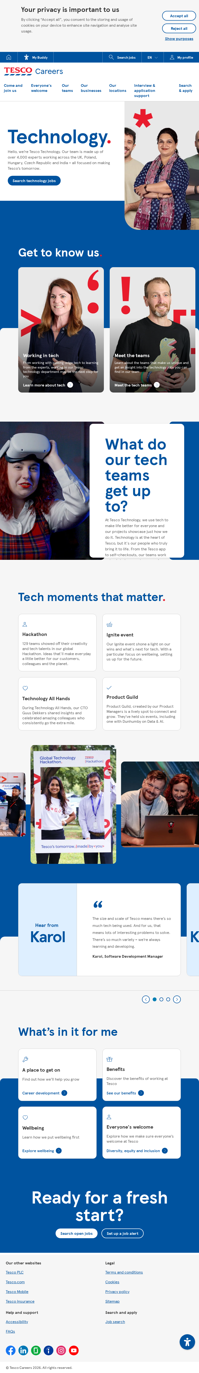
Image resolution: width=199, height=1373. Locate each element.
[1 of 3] (155, 999)
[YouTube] (74, 1350)
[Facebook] (11, 1350)
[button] (153, 57)
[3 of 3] (168, 999)
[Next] (177, 999)
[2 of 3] (161, 999)
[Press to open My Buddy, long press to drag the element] (187, 1342)
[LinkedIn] (23, 1350)
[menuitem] (9, 57)
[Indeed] (48, 1350)
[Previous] (146, 999)
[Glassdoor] (36, 1350)
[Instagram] (61, 1350)
